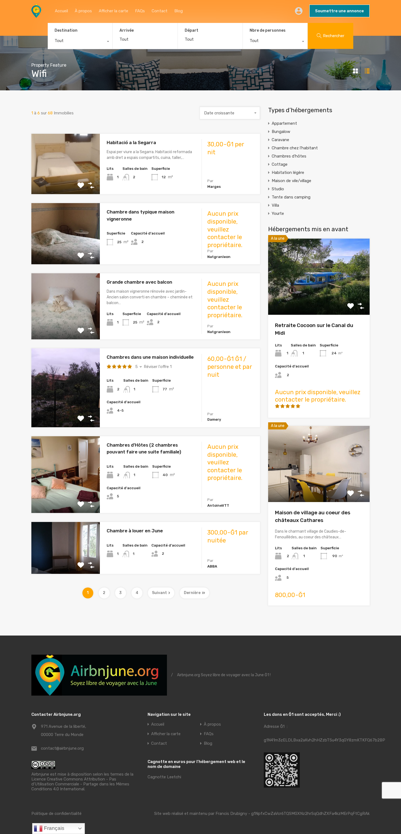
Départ (191, 30)
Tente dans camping (291, 197)
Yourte (278, 213)
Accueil (61, 10)
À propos (83, 10)
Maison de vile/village (291, 180)
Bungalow (281, 131)
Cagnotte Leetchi (164, 776)
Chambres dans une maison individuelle (150, 357)
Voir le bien (319, 299)
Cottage (280, 164)
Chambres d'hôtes (289, 156)
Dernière (192, 592)
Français (53, 828)
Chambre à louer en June (135, 530)
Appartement (284, 123)
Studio (278, 188)
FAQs (140, 10)
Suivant (159, 592)
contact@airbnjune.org (62, 748)
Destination (66, 30)
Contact (159, 10)
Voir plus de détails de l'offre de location (65, 182)
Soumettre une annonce (339, 10)
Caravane (280, 139)
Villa (275, 205)
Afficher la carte (113, 10)
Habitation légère (288, 172)
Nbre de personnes (268, 30)
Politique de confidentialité (56, 813)
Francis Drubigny (231, 813)
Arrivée (126, 30)
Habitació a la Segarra (131, 142)
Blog (178, 10)
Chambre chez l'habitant (295, 148)
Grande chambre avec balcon (139, 282)
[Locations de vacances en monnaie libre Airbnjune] (36, 15)
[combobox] (80, 42)
